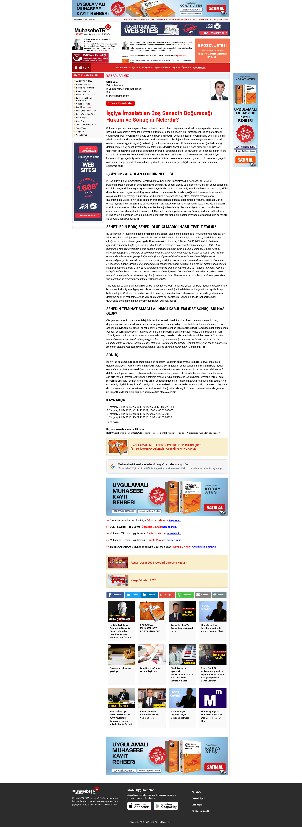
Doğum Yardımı (83, 91)
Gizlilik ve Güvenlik (200, 811)
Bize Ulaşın (223, 20)
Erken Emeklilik (85, 95)
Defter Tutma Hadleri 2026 (180, 20)
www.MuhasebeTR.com (130, 429)
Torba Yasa (81, 128)
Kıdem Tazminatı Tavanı (86, 114)
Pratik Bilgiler (82, 118)
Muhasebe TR (136, 822)
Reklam (213, 20)
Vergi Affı (80, 131)
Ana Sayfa (128, 20)
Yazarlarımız (81, 135)
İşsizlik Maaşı (84, 107)
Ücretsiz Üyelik (199, 798)
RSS (195, 20)
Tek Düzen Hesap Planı (86, 125)
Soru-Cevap (81, 121)
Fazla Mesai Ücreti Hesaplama (84, 99)
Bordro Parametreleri (85, 88)
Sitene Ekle (203, 20)
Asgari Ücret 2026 (141, 20)
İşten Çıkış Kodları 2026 (86, 111)
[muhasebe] (93, 35)
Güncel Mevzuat (83, 104)
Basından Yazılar (83, 84)
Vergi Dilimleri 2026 (159, 20)
